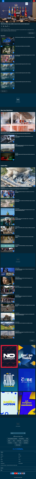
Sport (16, 190)
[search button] (25, 433)
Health (2, 459)
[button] (4, 91)
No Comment (17, 235)
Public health (19, 440)
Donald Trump (26, 440)
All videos (32, 340)
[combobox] (18, 433)
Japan (16, 135)
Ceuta (14, 440)
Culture (2, 461)
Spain (27, 438)
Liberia (16, 144)
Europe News (3, 187)
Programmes (2, 463)
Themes (2, 452)
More (1, 470)
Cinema (16, 217)
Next (19, 457)
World (19, 454)
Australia (16, 153)
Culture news (17, 226)
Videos (19, 461)
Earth (1, 457)
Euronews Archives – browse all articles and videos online (9, 465)
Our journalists (21, 463)
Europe (2, 454)
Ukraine (9, 440)
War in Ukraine (21, 438)
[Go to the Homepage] (3, 1)
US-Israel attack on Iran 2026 (12, 438)
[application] (18, 12)
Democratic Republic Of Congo (5, 132)
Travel (19, 459)
